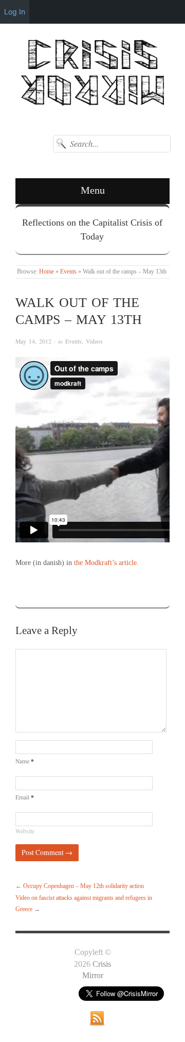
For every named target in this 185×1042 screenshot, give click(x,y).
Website (24, 831)
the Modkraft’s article (105, 563)
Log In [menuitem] (14, 11)
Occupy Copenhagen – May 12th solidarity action (83, 886)
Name (24, 761)
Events (68, 271)
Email (24, 797)
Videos (94, 341)
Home (46, 271)
